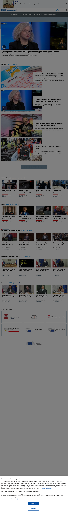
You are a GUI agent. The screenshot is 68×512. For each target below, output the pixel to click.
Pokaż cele (33, 508)
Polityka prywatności (47, 488)
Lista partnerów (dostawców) (9, 499)
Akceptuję (33, 503)
